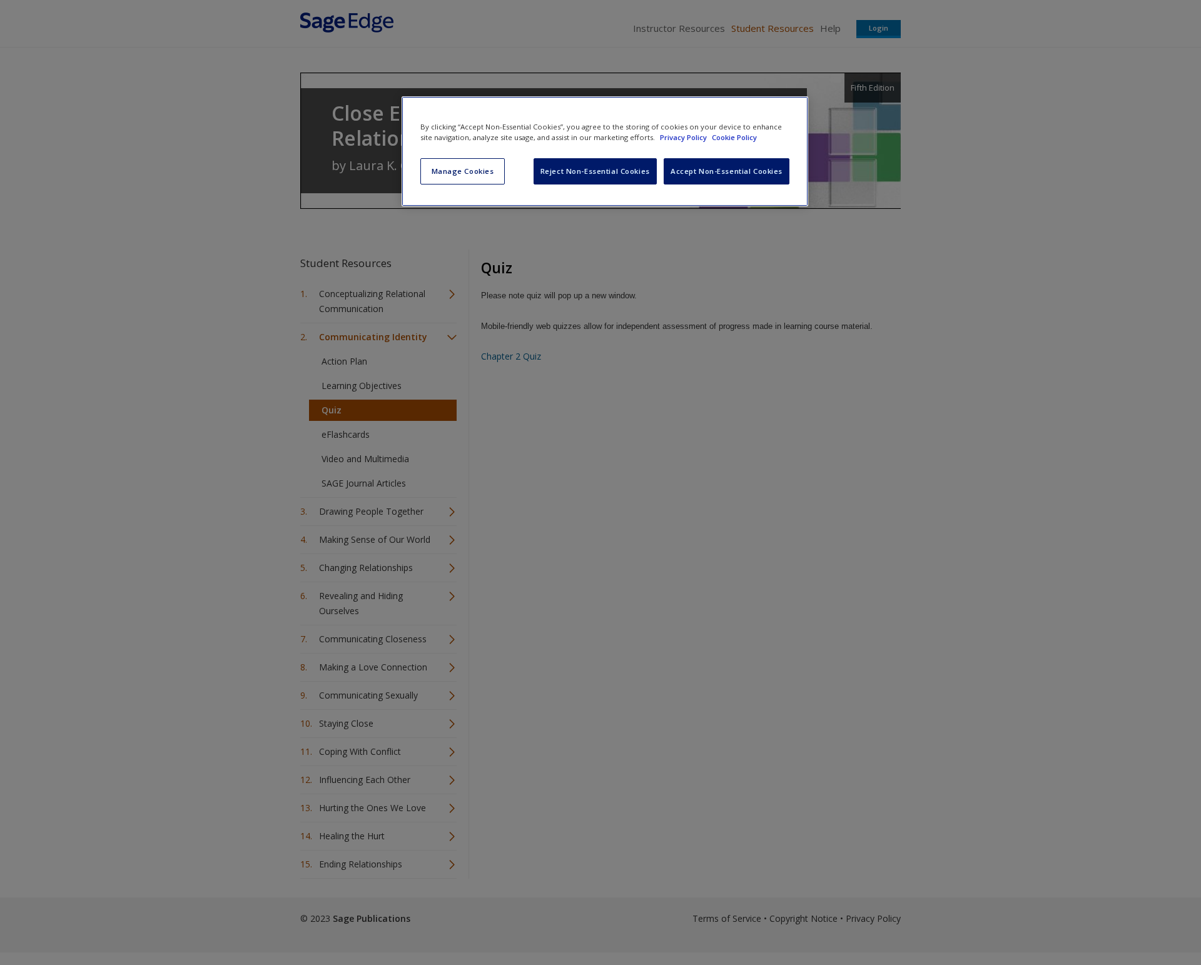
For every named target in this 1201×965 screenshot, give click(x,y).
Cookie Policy (734, 137)
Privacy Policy (684, 137)
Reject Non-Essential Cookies (595, 171)
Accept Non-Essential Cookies (727, 171)
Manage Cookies (463, 171)
